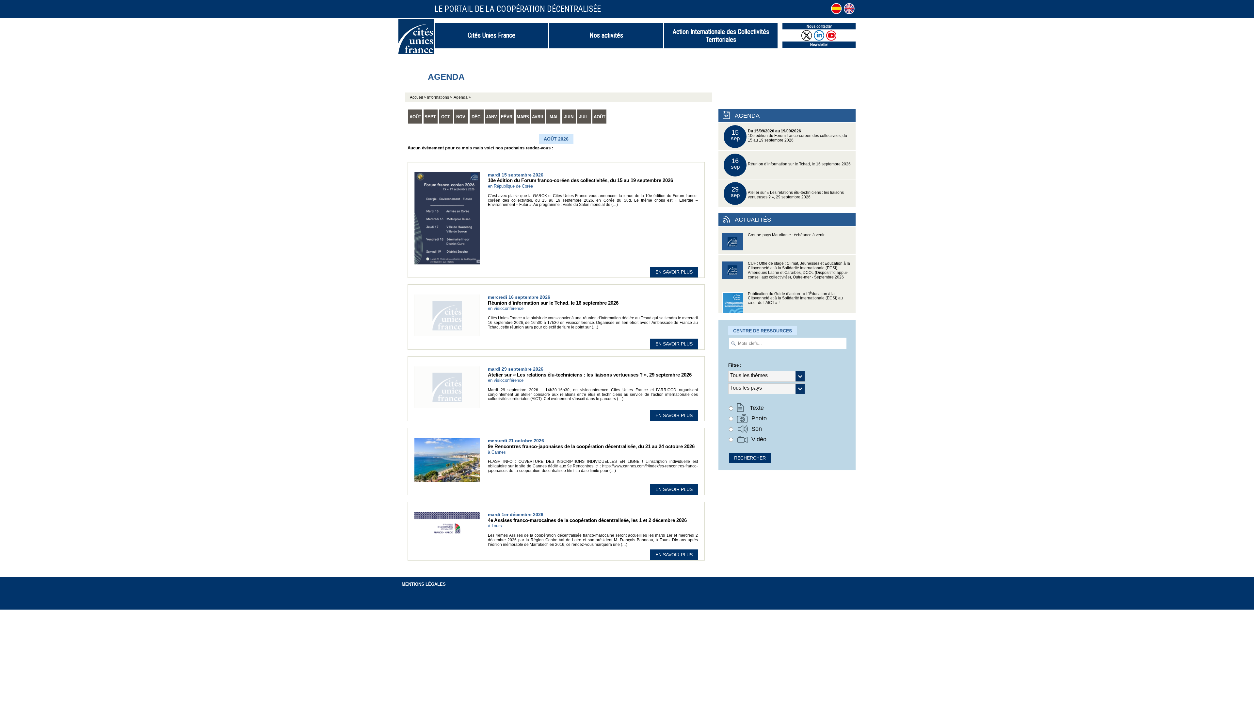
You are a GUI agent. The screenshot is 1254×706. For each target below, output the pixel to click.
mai (553, 116)
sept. (431, 116)
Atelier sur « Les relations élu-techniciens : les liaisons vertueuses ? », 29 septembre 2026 (787, 192)
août (415, 116)
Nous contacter (819, 26)
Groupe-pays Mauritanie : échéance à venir (786, 235)
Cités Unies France (491, 35)
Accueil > (418, 97)
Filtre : (734, 365)
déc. (477, 116)
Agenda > (462, 97)
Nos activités (606, 35)
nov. (461, 116)
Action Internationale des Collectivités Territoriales (721, 35)
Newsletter (819, 44)
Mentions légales (424, 584)
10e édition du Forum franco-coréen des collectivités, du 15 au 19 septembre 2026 (789, 135)
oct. (446, 116)
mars (523, 116)
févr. (507, 116)
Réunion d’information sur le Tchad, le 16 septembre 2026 (791, 163)
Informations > (439, 97)
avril (538, 116)
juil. (584, 116)
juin (568, 116)
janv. (492, 116)
